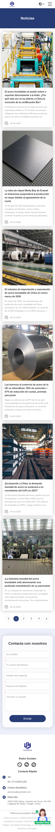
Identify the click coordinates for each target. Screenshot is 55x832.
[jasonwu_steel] (33, 765)
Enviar (27, 718)
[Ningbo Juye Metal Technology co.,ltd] (12, 4)
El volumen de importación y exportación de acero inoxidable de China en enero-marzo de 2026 (27, 293)
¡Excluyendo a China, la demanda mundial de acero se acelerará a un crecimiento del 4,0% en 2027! (24, 487)
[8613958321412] (19, 765)
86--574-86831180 (17, 782)
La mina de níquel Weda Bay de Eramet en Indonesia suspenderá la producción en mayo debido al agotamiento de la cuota (27, 195)
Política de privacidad (20, 813)
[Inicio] (27, 750)
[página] (46, 618)
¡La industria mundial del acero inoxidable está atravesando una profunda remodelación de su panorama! (27, 582)
